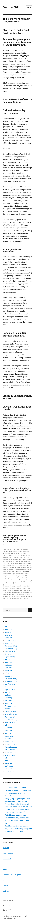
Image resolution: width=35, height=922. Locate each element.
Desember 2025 (11, 646)
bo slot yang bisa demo (18, 559)
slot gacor (6, 864)
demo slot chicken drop (10, 569)
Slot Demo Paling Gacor (20, 549)
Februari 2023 (10, 739)
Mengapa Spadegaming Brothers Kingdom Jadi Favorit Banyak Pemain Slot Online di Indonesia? (17, 801)
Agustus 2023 (10, 722)
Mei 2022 (8, 763)
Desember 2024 (11, 679)
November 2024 (11, 681)
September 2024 (11, 687)
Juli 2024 (8, 692)
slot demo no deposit (13, 592)
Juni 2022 (8, 761)
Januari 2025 (9, 676)
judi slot (6, 847)
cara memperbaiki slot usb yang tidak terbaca (17, 563)
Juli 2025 (8, 660)
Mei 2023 (8, 731)
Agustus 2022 (10, 755)
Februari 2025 (10, 673)
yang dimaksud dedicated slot (19, 598)
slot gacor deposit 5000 (12, 875)
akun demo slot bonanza (11, 551)
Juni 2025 (8, 662)
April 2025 (9, 668)
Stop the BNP (11, 7)
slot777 (5, 886)
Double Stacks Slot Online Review (16, 31)
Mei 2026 (8, 632)
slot (4, 880)
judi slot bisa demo (13, 580)
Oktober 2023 (10, 717)
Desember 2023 (11, 711)
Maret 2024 (9, 703)
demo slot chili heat (24, 569)
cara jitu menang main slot (21, 561)
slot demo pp (25, 592)
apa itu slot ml (14, 555)
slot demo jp (16, 590)
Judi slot (6, 891)
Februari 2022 (10, 772)
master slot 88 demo (22, 582)
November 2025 (11, 649)
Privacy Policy (8, 900)
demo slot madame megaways (12, 571)
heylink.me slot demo (14, 578)
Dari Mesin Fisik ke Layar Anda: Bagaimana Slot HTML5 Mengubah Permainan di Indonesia (18, 828)
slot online (7, 858)
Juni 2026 (8, 629)
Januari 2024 (9, 709)
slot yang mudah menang (11, 596)
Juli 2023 (8, 725)
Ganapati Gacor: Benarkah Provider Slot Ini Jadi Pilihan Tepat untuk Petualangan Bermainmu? (18, 809)
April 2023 (9, 733)
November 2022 (11, 747)
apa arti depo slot (17, 553)
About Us (6, 905)
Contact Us (7, 910)
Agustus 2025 (10, 657)
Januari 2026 (10, 643)
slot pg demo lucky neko (22, 594)
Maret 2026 (9, 638)
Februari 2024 (10, 706)
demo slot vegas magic (12, 573)
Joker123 (6, 869)
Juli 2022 (8, 758)
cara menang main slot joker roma (14, 565)
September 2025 (11, 654)
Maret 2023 (9, 736)
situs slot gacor (8, 853)
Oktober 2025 (10, 651)
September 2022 (11, 752)
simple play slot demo (17, 586)
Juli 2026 (8, 627)
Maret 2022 (9, 769)
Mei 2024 (8, 698)
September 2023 (11, 720)
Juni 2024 (8, 695)
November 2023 (11, 714)
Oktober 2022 (10, 750)
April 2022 (9, 766)
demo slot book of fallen (24, 567)
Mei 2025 (8, 665)
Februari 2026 (10, 640)
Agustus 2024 (10, 690)
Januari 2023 (9, 741)
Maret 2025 (9, 670)
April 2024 (9, 701)
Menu (29, 7)
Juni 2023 (8, 728)
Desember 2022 (11, 744)
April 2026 (9, 635)
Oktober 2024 (10, 684)
